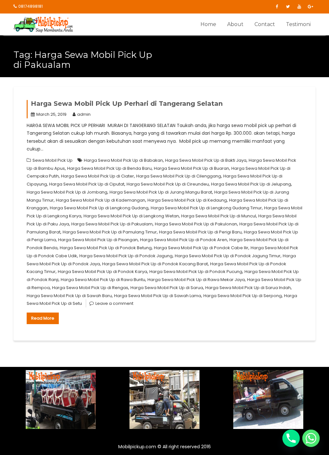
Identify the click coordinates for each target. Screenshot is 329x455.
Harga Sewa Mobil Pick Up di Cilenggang (178, 176)
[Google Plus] (310, 7)
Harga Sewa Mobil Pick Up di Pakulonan (196, 224)
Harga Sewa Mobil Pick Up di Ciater (97, 176)
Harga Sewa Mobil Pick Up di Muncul (218, 216)
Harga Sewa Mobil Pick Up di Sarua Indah (248, 288)
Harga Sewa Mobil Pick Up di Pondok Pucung (195, 271)
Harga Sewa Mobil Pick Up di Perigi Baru (200, 232)
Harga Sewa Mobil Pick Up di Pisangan (98, 240)
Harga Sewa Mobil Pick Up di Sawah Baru (69, 296)
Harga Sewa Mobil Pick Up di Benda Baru (109, 168)
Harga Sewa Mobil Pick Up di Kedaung (187, 200)
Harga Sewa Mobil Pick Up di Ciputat (86, 184)
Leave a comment (114, 303)
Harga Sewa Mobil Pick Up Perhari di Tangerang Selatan (127, 103)
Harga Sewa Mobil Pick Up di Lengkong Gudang (99, 208)
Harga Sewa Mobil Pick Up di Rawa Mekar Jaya (196, 280)
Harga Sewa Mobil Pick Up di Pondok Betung (106, 248)
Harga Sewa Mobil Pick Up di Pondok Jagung (126, 256)
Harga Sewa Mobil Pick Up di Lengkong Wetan (131, 216)
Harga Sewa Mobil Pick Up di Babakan (123, 160)
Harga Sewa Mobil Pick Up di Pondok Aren (183, 240)
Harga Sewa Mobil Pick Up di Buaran (191, 168)
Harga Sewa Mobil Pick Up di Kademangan (100, 200)
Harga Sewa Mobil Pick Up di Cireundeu (168, 184)
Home (208, 24)
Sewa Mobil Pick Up (52, 160)
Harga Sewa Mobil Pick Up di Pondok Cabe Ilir (201, 248)
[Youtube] (299, 7)
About (235, 24)
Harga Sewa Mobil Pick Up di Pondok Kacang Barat (155, 264)
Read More (42, 318)
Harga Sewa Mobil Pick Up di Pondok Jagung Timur (227, 256)
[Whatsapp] (311, 438)
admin (84, 114)
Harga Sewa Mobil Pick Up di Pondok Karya (102, 271)
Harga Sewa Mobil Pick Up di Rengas (90, 288)
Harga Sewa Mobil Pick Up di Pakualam (112, 224)
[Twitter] (288, 7)
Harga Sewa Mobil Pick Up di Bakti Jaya (205, 160)
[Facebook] (276, 7)
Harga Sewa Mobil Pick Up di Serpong (242, 296)
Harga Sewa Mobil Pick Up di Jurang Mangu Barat (161, 192)
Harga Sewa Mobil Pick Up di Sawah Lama (157, 296)
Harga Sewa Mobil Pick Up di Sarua (166, 288)
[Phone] (291, 438)
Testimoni (298, 24)
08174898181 (30, 6)
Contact (264, 24)
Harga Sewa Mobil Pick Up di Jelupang (251, 184)
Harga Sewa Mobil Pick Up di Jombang (67, 192)
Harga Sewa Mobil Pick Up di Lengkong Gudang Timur (206, 208)
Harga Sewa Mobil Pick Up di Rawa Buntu (103, 280)
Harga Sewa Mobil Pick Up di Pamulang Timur (110, 232)
